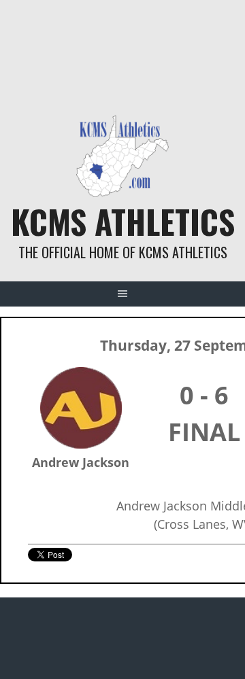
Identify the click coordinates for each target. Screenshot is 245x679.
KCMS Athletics (123, 221)
